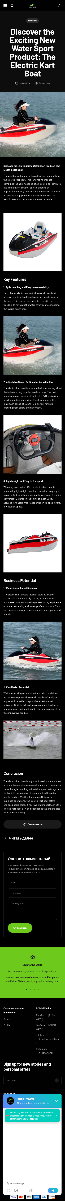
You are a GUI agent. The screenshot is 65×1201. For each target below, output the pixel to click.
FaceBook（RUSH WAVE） (45, 1017)
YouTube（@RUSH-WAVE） (46, 1027)
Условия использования (19, 872)
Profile (6, 1025)
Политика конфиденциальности (37, 869)
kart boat (32, 20)
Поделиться (35, 824)
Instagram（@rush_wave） (45, 1050)
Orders (7, 1019)
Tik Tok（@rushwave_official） (47, 1038)
